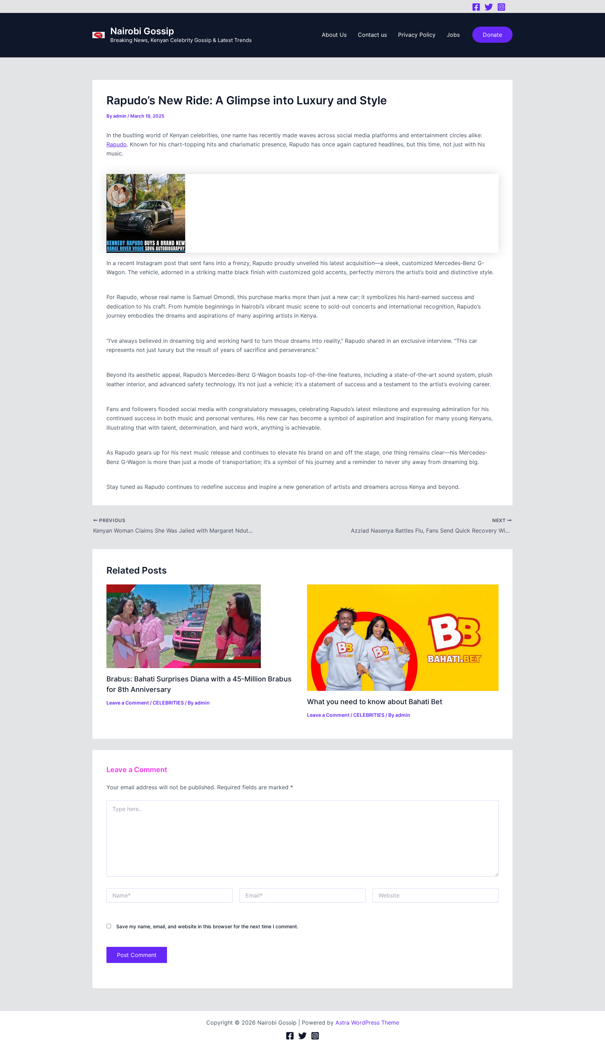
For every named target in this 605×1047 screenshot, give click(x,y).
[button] (492, 35)
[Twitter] (489, 7)
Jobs (453, 34)
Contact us (372, 34)
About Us (334, 34)
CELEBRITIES (168, 703)
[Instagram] (501, 7)
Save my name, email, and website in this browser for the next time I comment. (207, 926)
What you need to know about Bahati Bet (374, 702)
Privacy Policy (417, 34)
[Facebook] (476, 7)
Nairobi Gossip (142, 31)
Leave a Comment (127, 703)
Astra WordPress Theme (367, 1022)
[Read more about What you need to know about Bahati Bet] (403, 637)
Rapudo (116, 144)
